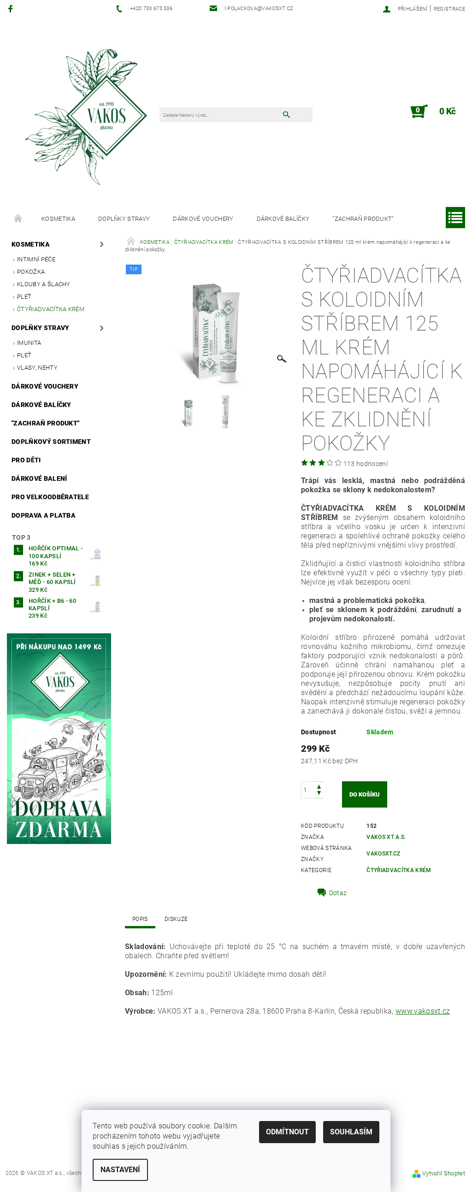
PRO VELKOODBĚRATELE (50, 497)
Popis (140, 919)
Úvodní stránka (18, 219)
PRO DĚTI (26, 460)
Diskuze (176, 919)
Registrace (449, 9)
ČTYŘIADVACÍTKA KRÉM (50, 309)
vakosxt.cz (383, 853)
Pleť (24, 296)
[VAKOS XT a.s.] (88, 116)
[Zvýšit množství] (319, 785)
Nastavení (120, 1169)
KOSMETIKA (58, 218)
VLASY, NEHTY (37, 367)
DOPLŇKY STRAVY (124, 218)
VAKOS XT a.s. (386, 837)
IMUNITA (29, 342)
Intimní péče (36, 259)
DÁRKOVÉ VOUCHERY (203, 218)
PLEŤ (24, 355)
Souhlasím (351, 1131)
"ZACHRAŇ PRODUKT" (363, 218)
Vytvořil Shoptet (443, 1173)
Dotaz (338, 893)
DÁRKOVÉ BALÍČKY (283, 218)
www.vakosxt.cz (422, 1011)
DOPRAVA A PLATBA (44, 515)
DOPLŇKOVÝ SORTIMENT (51, 441)
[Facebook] (12, 8)
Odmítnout (287, 1131)
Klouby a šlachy (44, 284)
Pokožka (31, 271)
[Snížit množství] (319, 794)
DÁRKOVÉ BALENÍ (39, 478)
